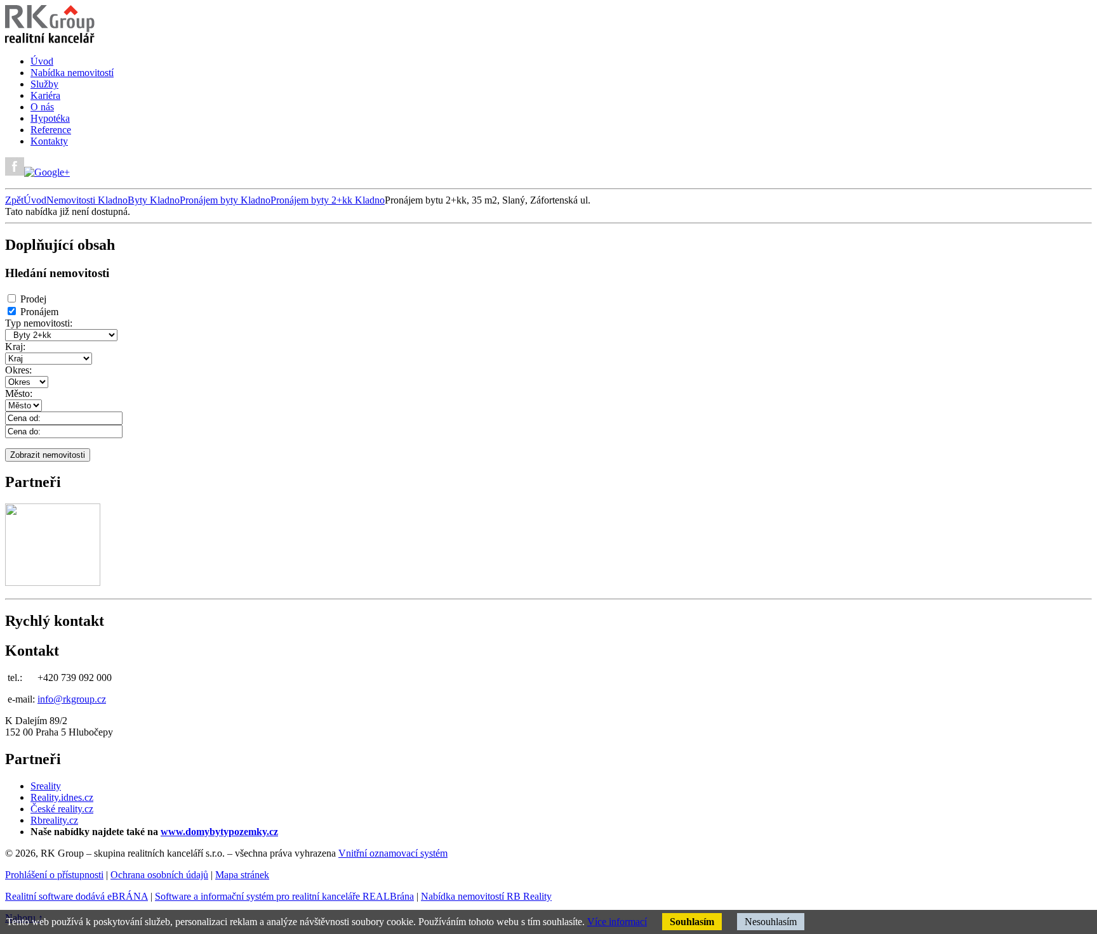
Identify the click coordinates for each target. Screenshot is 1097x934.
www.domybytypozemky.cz (219, 831)
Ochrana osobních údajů (159, 874)
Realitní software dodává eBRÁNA (76, 896)
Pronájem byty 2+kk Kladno (327, 200)
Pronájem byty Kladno (225, 200)
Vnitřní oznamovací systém (393, 853)
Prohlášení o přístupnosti (54, 874)
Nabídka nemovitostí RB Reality (486, 896)
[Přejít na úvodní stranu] (50, 39)
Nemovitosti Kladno (87, 200)
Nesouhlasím (771, 921)
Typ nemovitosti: (38, 323)
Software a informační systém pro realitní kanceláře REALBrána (284, 896)
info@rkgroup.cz (71, 699)
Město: (18, 393)
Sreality (45, 786)
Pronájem (39, 311)
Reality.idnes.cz (61, 797)
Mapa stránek (242, 874)
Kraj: (15, 346)
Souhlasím (692, 921)
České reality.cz (61, 808)
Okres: (18, 370)
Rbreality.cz (54, 820)
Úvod (34, 200)
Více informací (617, 921)
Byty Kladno (154, 200)
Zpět (14, 200)
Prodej (33, 299)
